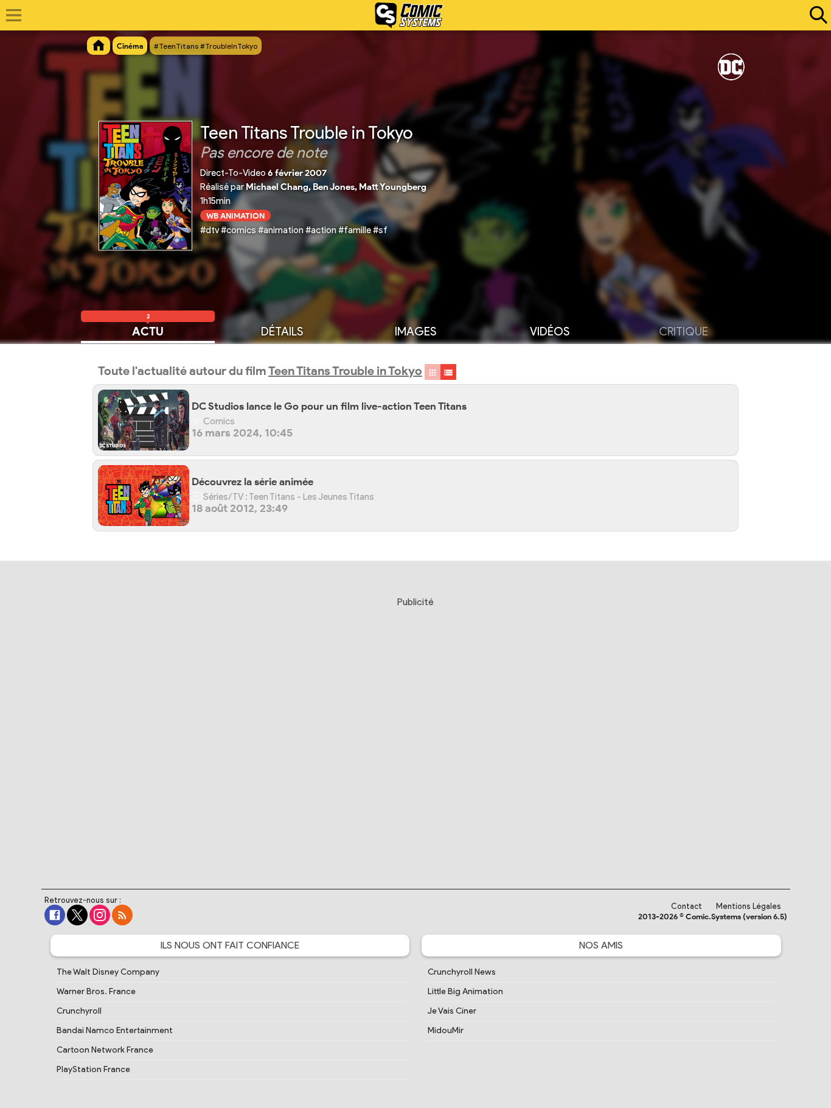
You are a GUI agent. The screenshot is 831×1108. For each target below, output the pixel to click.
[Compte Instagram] (99, 915)
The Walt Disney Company (108, 972)
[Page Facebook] (54, 915)
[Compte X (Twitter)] (77, 915)
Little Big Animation (465, 991)
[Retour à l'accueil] (409, 15)
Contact (686, 906)
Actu (148, 330)
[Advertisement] (415, 731)
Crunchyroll (79, 1011)
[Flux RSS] (122, 915)
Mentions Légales (748, 906)
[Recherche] (816, 15)
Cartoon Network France (105, 1050)
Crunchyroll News (462, 972)
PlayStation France (93, 1069)
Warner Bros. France (96, 991)
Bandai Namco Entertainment (115, 1030)
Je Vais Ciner (452, 1011)
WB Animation (235, 215)
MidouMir (446, 1030)
